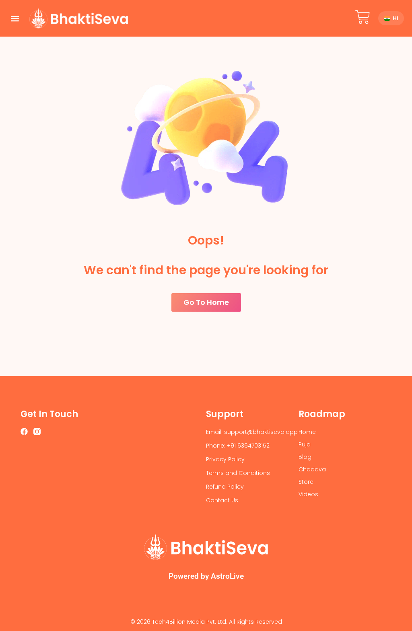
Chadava (312, 469)
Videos (308, 494)
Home (307, 432)
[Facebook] (24, 431)
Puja (305, 444)
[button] (14, 18)
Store (306, 482)
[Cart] (362, 17)
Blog (305, 457)
